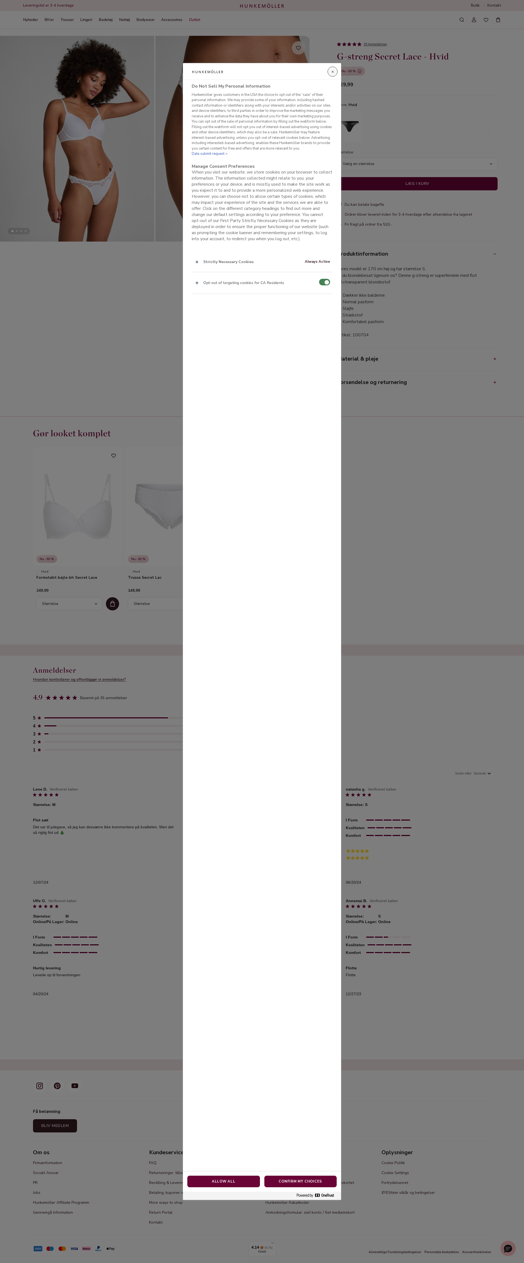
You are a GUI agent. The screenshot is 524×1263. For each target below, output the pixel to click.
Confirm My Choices (300, 1181)
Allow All (223, 1181)
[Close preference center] (332, 71)
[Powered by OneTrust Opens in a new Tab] (317, 1195)
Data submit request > (209, 153)
